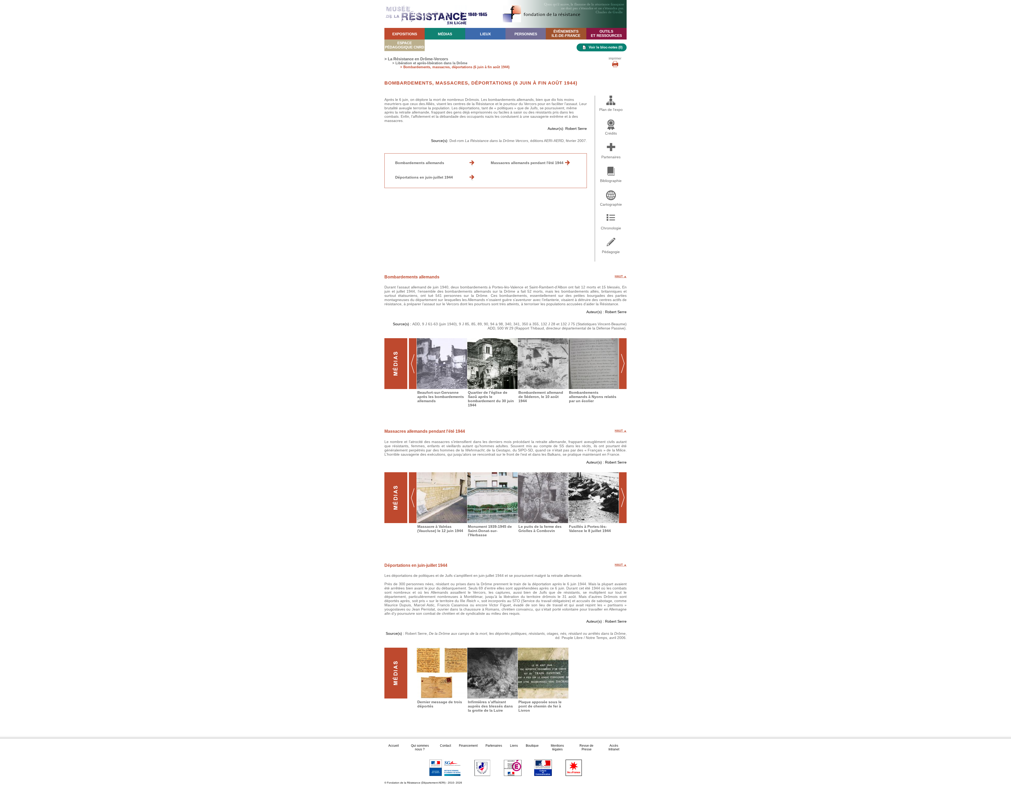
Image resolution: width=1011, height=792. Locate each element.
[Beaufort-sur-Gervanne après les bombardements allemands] (442, 363)
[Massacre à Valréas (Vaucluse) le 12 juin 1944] (442, 497)
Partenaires (493, 745)
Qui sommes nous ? (420, 747)
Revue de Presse (586, 747)
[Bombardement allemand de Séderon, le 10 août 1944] (543, 363)
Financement (468, 745)
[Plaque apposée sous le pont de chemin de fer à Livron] (543, 673)
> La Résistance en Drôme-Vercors (416, 59)
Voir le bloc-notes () (605, 47)
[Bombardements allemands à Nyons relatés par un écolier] (593, 363)
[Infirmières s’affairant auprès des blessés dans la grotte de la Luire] (492, 673)
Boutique (532, 745)
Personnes (525, 34)
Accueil (394, 745)
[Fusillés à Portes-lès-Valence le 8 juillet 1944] (593, 497)
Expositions (404, 34)
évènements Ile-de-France (566, 33)
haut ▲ (621, 276)
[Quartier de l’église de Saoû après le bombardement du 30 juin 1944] (492, 363)
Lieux (485, 34)
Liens (514, 745)
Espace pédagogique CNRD (404, 45)
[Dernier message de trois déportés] (442, 673)
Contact (445, 745)
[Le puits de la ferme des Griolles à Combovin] (543, 497)
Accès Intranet (613, 747)
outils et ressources (606, 33)
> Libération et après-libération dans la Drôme (429, 63)
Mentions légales (557, 747)
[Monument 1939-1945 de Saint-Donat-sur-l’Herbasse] (492, 497)
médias (445, 34)
